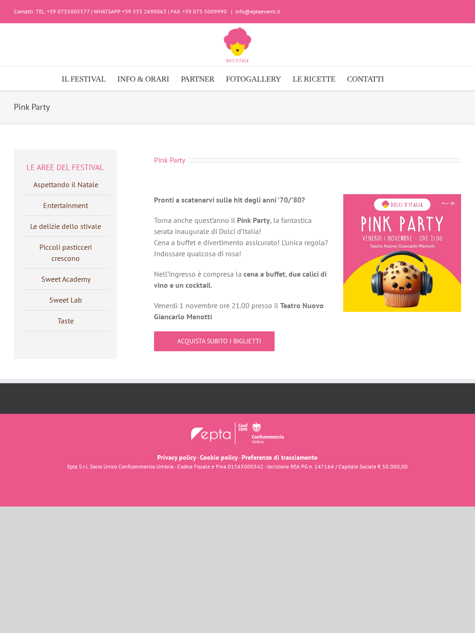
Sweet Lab (65, 299)
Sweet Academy (65, 279)
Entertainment (65, 205)
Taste (66, 320)
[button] (399, 78)
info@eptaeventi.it (257, 11)
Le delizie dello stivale (65, 226)
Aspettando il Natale (65, 184)
